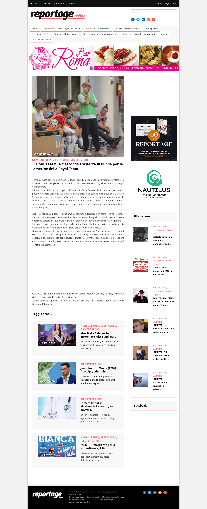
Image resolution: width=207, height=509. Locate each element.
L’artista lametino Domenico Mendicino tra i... (162, 240)
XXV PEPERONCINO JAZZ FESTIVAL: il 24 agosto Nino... (163, 302)
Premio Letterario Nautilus (127, 28)
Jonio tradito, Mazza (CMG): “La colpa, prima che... (98, 369)
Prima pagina (151, 28)
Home (47, 3)
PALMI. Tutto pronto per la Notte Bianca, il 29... (97, 446)
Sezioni (33, 3)
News (35, 28)
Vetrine (164, 34)
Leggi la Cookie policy (79, 502)
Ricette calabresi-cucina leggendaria (100, 34)
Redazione (59, 3)
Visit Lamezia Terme (41, 39)
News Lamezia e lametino (97, 28)
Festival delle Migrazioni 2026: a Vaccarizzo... (162, 271)
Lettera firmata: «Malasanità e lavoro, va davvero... (96, 406)
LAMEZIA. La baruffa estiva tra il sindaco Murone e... (163, 328)
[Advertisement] (78, 271)
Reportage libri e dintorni (65, 34)
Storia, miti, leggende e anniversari (139, 34)
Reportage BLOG (40, 34)
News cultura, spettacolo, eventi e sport (62, 28)
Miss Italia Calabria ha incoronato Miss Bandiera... (98, 334)
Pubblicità (73, 3)
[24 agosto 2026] (57, 334)
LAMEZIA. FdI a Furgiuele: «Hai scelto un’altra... (161, 355)
